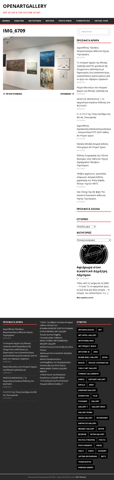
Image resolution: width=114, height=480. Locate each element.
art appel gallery (87, 335)
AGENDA (6, 21)
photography (85, 445)
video (91, 451)
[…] (106, 293)
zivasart (102, 451)
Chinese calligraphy (88, 373)
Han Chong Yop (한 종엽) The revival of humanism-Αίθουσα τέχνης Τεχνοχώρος (91, 195)
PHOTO (102, 440)
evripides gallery (87, 390)
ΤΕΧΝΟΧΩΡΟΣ (84, 462)
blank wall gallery (88, 357)
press (99, 445)
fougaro (82, 401)
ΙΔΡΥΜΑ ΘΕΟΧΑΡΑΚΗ (87, 456)
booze (81, 363)
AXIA (96, 352)
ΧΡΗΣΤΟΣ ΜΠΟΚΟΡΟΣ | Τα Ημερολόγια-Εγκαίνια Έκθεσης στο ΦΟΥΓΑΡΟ (93, 102)
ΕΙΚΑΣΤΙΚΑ (19, 21)
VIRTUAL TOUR (101, 21)
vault (81, 451)
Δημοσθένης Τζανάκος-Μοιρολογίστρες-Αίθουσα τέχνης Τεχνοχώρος (93, 51)
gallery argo (98, 407)
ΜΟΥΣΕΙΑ (50, 21)
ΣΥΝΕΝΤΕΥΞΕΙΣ (83, 21)
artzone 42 (84, 352)
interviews (102, 418)
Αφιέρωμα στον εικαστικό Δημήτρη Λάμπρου (92, 271)
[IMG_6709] (38, 88)
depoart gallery (97, 379)
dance (81, 379)
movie (101, 429)
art (100, 329)
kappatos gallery (87, 423)
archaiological (86, 329)
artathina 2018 (85, 340)
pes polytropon (86, 440)
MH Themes (81, 477)
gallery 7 (83, 407)
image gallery (85, 418)
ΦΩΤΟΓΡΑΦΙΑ (34, 21)
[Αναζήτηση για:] (94, 31)
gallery (95, 401)
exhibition (83, 396)
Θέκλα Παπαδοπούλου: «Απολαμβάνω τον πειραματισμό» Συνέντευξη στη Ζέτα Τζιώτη (55, 362)
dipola (81, 385)
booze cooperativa (98, 363)
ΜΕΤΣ (103, 456)
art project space (87, 346)
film (95, 396)
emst (91, 385)
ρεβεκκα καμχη (85, 467)
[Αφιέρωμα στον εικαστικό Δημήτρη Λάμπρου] (94, 262)
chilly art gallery (87, 368)
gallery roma (85, 412)
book (105, 357)
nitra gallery (97, 434)
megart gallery (86, 429)
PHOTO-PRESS (65, 21)
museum (82, 434)
